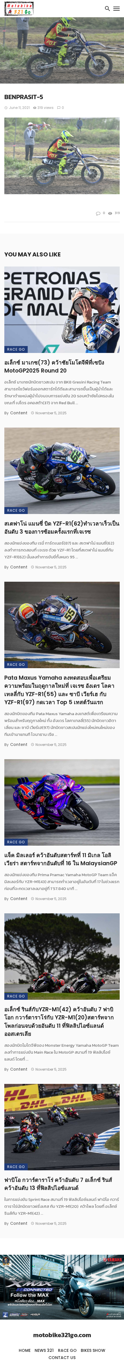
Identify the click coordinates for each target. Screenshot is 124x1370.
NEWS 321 (44, 1350)
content (18, 413)
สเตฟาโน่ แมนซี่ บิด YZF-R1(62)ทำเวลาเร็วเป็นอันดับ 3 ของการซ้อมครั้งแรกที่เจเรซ (61, 528)
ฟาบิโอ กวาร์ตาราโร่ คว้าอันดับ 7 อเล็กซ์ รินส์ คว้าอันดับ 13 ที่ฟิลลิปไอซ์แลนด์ (58, 1184)
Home (25, 1350)
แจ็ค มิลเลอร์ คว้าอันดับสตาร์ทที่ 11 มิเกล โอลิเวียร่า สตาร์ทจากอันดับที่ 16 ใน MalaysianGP (60, 859)
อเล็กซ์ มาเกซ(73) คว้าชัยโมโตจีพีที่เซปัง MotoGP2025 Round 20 (54, 367)
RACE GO (16, 349)
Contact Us (62, 1357)
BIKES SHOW (93, 1350)
